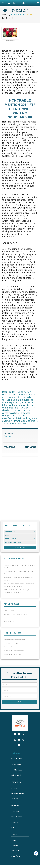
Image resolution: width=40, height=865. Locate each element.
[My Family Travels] (20, 723)
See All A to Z (20, 547)
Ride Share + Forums (11, 643)
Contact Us (14, 845)
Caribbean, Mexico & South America (15, 614)
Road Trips (14, 827)
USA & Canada (9, 611)
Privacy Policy (15, 856)
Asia (5, 436)
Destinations (10, 539)
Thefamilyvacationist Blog (12, 654)
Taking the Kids (9, 647)
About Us (14, 840)
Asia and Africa (9, 622)
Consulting (14, 822)
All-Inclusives (15, 811)
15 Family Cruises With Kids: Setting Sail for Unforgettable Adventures (18, 591)
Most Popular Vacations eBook (14, 651)
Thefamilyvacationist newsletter (14, 640)
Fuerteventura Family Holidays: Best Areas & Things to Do (18, 579)
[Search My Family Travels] (33, 3)
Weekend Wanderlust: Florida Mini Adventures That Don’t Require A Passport (19, 585)
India (9, 436)
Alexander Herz (18, 14)
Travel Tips (14, 799)
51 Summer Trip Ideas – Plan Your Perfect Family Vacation (19, 566)
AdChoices (16, 753)
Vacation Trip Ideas (13, 542)
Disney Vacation (16, 817)
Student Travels (16, 775)
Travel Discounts (16, 765)
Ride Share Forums (17, 793)
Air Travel (14, 788)
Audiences (9, 535)
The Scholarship (16, 770)
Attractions (10, 532)
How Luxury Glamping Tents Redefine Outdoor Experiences (19, 572)
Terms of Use (15, 851)
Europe (6, 618)
